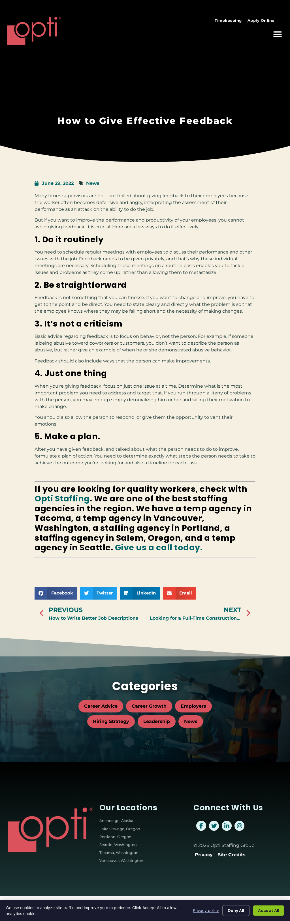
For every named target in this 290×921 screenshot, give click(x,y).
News (92, 183)
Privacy (204, 854)
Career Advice (101, 706)
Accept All (268, 910)
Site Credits (232, 854)
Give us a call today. (159, 547)
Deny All (236, 910)
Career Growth (149, 706)
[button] (277, 34)
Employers (193, 706)
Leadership (156, 721)
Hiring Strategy (111, 721)
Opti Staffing (62, 498)
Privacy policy (206, 910)
